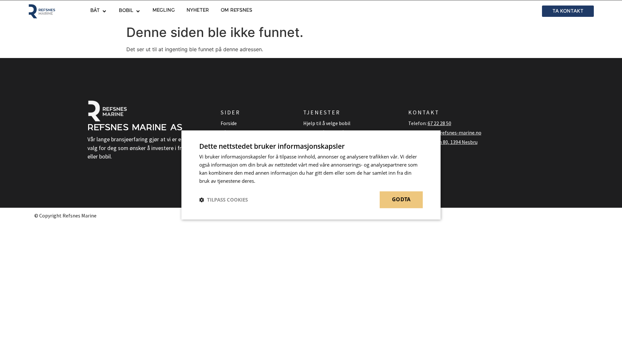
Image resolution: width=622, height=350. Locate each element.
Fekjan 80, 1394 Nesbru (452, 142)
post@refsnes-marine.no (453, 132)
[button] (99, 11)
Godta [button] (401, 199)
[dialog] (311, 174)
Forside (229, 123)
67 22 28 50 (439, 123)
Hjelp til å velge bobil (327, 123)
